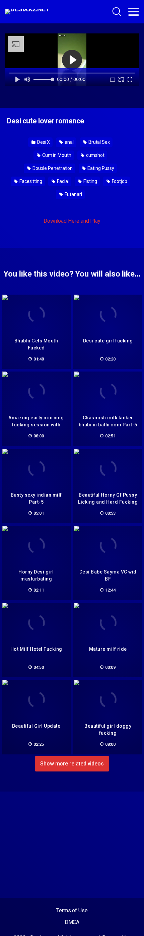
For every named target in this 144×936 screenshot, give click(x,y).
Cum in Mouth (56, 155)
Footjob (119, 181)
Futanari (73, 194)
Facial (62, 181)
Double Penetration (52, 168)
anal (69, 142)
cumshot (94, 155)
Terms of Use (72, 910)
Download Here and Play (72, 221)
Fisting (89, 181)
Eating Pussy (100, 168)
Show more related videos (72, 763)
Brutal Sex (98, 142)
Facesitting (30, 181)
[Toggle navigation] (133, 12)
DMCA (72, 922)
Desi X (43, 142)
